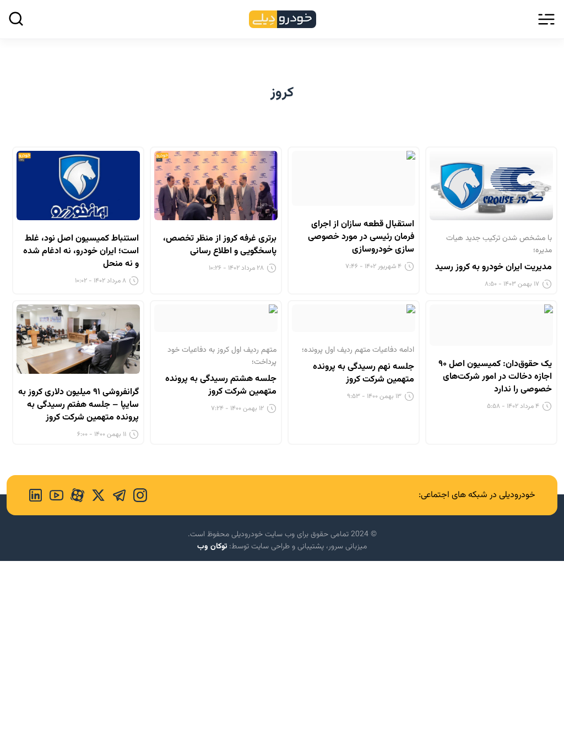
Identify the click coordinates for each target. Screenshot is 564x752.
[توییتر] (94, 495)
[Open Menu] (546, 19)
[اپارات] (73, 495)
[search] (16, 18)
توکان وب (212, 547)
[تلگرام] (115, 495)
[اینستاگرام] (136, 495)
